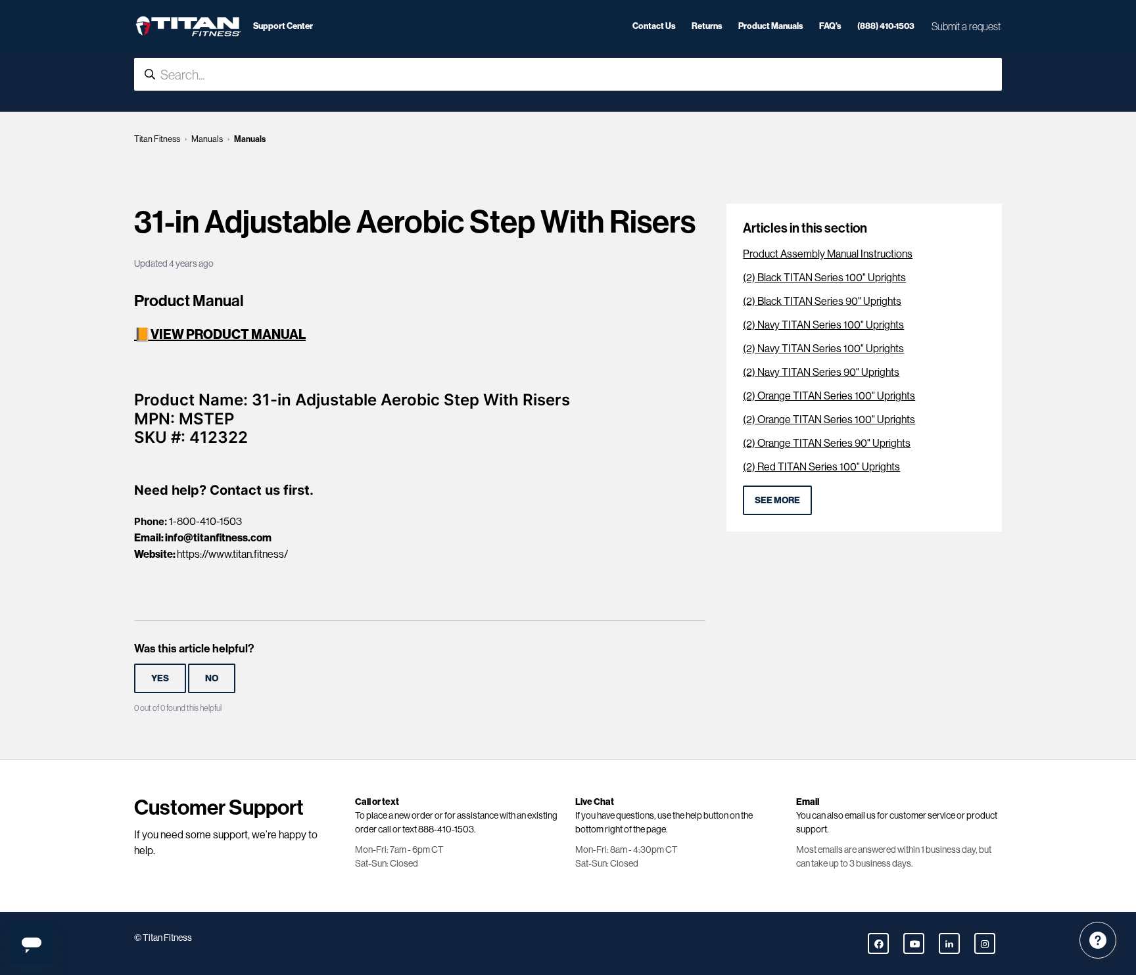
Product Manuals (770, 25)
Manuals (207, 139)
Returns (707, 25)
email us (860, 815)
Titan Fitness (157, 139)
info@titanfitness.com (218, 537)
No (211, 678)
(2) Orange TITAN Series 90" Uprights (827, 443)
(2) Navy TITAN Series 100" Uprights (823, 325)
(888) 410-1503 (885, 25)
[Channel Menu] (1097, 940)
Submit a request (966, 26)
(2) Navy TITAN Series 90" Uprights (821, 372)
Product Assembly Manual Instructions (827, 254)
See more (777, 500)
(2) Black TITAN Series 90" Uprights (822, 301)
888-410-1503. (447, 829)
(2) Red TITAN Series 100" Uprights (821, 467)
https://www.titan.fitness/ (232, 554)
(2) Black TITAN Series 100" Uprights (824, 277)
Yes (160, 678)
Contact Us (654, 25)
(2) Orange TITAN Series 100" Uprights (829, 396)
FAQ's (830, 25)
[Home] (188, 26)
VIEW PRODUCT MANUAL (228, 334)
